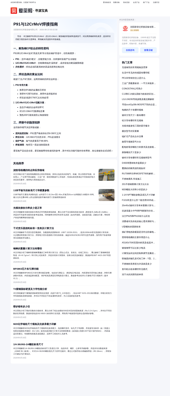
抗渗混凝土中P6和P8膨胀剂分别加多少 (138, 212)
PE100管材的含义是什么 (133, 78)
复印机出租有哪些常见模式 (134, 269)
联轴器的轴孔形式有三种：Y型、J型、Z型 (138, 259)
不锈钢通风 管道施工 (132, 179)
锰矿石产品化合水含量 (132, 136)
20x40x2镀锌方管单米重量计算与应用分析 (139, 206)
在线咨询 (130, 50)
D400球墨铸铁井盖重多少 (134, 163)
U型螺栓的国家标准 (131, 227)
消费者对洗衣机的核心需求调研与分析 (139, 222)
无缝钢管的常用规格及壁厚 (134, 67)
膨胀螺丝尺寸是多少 (131, 152)
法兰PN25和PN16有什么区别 (136, 216)
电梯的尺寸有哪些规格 (132, 110)
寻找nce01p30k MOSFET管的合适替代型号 (139, 105)
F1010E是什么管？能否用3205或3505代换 (137, 201)
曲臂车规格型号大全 (131, 142)
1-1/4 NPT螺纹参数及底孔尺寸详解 (138, 195)
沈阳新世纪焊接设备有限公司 (143, 27)
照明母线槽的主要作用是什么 (136, 237)
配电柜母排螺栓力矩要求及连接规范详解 (139, 148)
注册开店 (156, 2)
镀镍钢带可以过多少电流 (133, 248)
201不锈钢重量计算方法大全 (135, 184)
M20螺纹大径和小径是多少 (134, 189)
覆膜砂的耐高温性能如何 (133, 168)
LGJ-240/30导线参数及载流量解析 (138, 99)
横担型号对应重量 (130, 131)
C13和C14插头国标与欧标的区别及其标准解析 (138, 95)
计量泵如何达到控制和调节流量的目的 (139, 254)
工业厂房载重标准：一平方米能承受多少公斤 (139, 84)
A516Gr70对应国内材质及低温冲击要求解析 (138, 243)
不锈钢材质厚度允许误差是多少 (137, 264)
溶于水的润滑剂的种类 (132, 274)
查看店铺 (148, 50)
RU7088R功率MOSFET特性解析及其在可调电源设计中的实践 (138, 174)
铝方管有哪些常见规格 (132, 120)
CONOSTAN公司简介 (132, 88)
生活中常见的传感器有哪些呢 (136, 73)
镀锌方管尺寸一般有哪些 (133, 115)
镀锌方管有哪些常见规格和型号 (137, 158)
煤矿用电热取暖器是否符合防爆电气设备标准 (139, 233)
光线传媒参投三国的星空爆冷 (136, 126)
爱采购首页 (107, 2)
